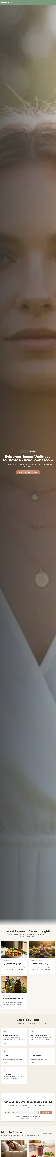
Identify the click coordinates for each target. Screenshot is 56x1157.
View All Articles (47, 1133)
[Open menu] (53, 2)
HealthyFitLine (6, 2)
